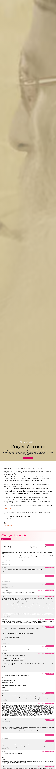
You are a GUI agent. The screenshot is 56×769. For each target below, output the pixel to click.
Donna (3, 693)
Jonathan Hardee (5, 741)
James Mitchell (4, 584)
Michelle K (3, 766)
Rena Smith (4, 646)
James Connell (4, 596)
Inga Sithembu (4, 619)
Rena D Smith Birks (5, 590)
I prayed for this (50, 544)
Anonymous (4, 544)
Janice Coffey (4, 719)
